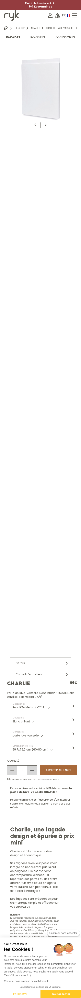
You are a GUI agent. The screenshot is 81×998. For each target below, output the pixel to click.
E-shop (20, 28)
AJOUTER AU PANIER (59, 770)
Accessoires (65, 37)
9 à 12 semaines (40, 6)
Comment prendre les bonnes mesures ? (34, 779)
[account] (50, 15)
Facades (35, 28)
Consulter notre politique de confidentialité (26, 981)
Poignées (37, 37)
